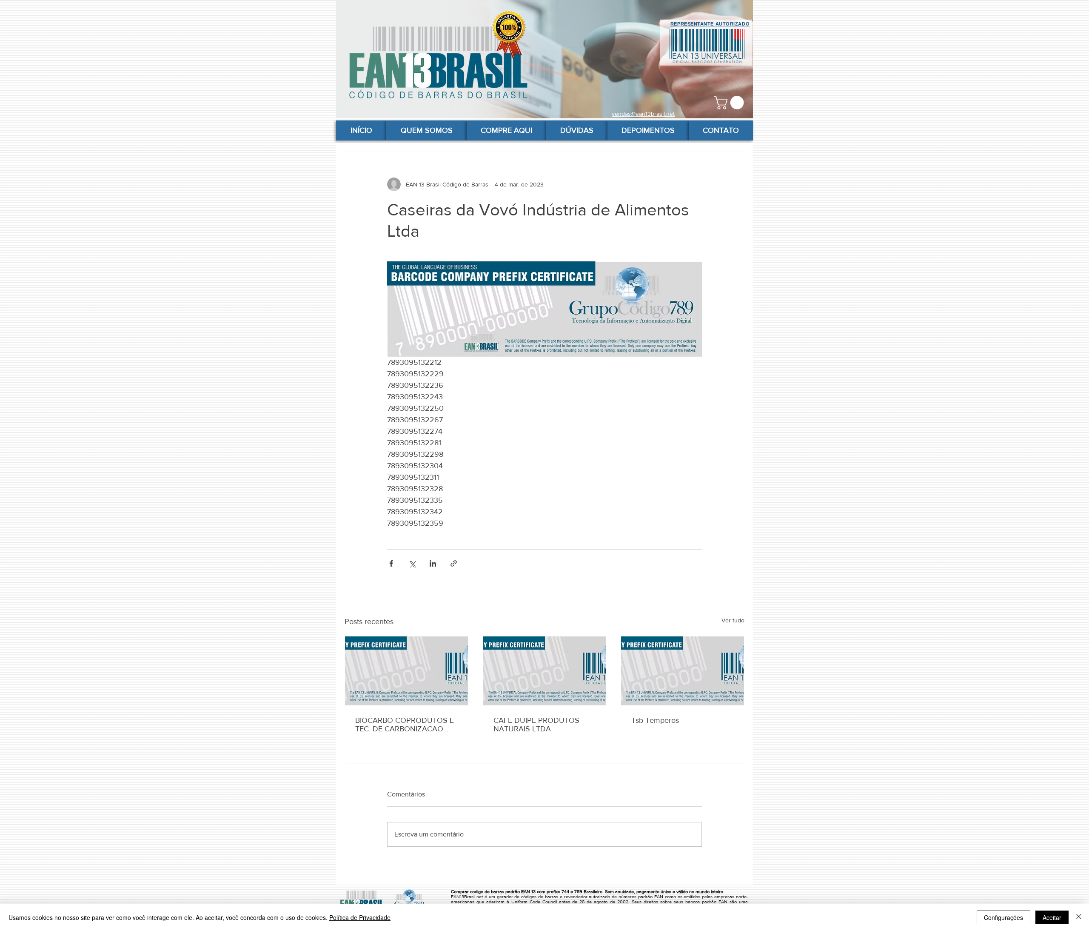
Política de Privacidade (360, 917)
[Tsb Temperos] (682, 670)
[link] (730, 102)
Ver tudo (732, 620)
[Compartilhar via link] (454, 563)
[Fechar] (1079, 917)
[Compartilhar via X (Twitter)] (412, 563)
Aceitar (1052, 917)
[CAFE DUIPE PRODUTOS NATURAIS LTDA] (544, 670)
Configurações (1003, 917)
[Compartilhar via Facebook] (391, 563)
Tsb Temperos (655, 720)
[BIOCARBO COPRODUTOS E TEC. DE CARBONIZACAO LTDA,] (406, 670)
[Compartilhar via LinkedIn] (433, 563)
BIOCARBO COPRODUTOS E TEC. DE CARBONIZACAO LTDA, (404, 724)
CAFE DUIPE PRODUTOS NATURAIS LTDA (536, 724)
